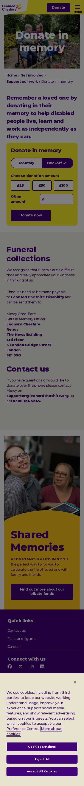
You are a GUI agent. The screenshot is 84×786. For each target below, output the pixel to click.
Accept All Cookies (42, 771)
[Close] (75, 682)
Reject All (42, 759)
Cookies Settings (42, 746)
